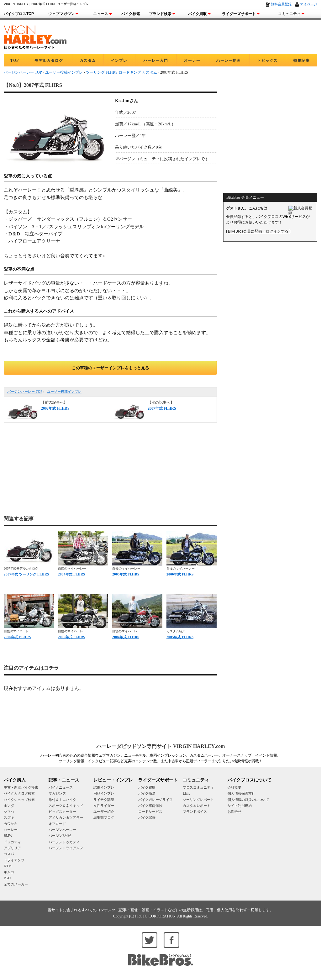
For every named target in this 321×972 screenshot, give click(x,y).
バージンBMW (60, 836)
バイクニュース (61, 787)
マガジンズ (57, 793)
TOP (14, 60)
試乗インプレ (103, 787)
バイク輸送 (146, 793)
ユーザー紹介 (103, 811)
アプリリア (12, 848)
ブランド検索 (160, 14)
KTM (8, 866)
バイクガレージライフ (155, 799)
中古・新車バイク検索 (21, 787)
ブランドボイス (195, 811)
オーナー (192, 60)
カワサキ (11, 824)
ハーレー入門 (156, 60)
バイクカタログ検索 (19, 793)
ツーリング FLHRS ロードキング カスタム (121, 72)
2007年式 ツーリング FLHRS (26, 574)
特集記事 (301, 60)
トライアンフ (14, 860)
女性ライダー (103, 805)
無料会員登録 (281, 4)
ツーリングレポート (198, 799)
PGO (7, 878)
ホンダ (9, 805)
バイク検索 (130, 14)
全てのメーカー (16, 884)
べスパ (9, 854)
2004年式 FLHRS (71, 574)
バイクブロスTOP (19, 14)
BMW (8, 836)
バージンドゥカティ (64, 842)
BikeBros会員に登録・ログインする (258, 231)
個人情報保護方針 (241, 793)
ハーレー (11, 830)
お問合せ (234, 811)
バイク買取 (197, 14)
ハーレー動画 (228, 60)
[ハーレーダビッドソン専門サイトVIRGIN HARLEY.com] (35, 36)
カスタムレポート (196, 805)
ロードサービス (150, 811)
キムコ (9, 872)
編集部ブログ (103, 817)
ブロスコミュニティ (198, 787)
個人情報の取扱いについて (248, 799)
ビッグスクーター (62, 811)
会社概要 (234, 787)
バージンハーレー (62, 830)
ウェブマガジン (61, 14)
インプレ (119, 60)
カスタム (88, 60)
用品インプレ (103, 793)
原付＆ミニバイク (62, 799)
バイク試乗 (146, 817)
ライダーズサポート (239, 14)
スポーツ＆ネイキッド (66, 805)
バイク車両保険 (150, 805)
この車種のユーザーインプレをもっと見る (110, 367)
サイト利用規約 (240, 805)
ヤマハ (9, 811)
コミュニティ (289, 14)
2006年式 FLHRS (179, 574)
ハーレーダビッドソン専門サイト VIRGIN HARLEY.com (161, 746)
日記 (186, 793)
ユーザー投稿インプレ (64, 391)
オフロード (57, 824)
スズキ (9, 817)
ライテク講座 (103, 799)
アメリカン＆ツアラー (66, 817)
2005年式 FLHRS (125, 574)
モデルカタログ (48, 60)
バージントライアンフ (66, 848)
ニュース (100, 14)
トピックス (267, 60)
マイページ (308, 4)
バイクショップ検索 (19, 799)
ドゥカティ (12, 842)
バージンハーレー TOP (24, 391)
